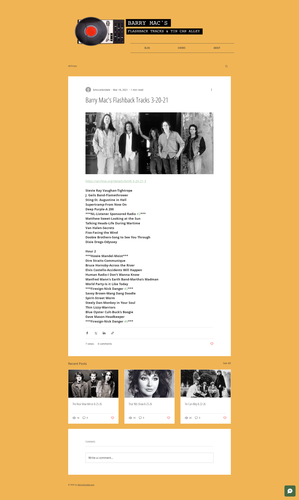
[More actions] (211, 90)
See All (227, 363)
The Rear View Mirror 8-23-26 (87, 404)
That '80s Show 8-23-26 (140, 404)
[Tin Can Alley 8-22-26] (206, 384)
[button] (226, 66)
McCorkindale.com (86, 484)
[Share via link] (112, 333)
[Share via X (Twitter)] (95, 333)
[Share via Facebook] (87, 333)
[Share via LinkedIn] (104, 333)
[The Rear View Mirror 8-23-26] (93, 384)
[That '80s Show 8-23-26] (150, 384)
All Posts (72, 66)
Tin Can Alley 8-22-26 (195, 404)
